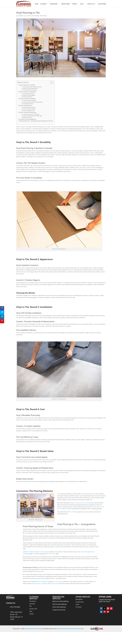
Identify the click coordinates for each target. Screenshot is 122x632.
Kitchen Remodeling (59, 604)
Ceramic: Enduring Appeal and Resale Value (32, 115)
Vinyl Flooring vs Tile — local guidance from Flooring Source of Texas (36, 121)
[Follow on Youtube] (108, 611)
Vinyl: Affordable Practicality (29, 107)
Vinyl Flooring (35, 15)
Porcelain (78, 607)
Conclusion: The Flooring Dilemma (27, 119)
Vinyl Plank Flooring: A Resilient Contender (32, 86)
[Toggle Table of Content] (51, 82)
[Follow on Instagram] (108, 608)
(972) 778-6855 (102, 4)
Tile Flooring (43, 15)
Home (36, 4)
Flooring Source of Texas (81, 503)
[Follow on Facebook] (101, 608)
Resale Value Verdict (27, 117)
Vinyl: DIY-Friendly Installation (29, 100)
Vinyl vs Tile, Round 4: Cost (25, 105)
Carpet (31, 614)
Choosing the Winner (27, 96)
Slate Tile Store (104, 601)
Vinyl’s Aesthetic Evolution (29, 93)
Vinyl (30, 611)
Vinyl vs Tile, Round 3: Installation (27, 98)
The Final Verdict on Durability (29, 90)
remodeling (44, 583)
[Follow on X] (104, 608)
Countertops (80, 602)
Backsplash (79, 599)
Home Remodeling (58, 607)
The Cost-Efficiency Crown (28, 110)
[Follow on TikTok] (111, 608)
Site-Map (80, 628)
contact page (43, 552)
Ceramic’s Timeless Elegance (29, 95)
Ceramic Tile (33, 609)
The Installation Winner (28, 103)
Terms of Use (71, 628)
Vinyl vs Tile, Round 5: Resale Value (27, 112)
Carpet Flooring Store (107, 599)
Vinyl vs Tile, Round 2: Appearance (27, 91)
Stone (77, 604)
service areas (52, 553)
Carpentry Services (58, 610)
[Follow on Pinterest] (104, 611)
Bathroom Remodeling (60, 601)
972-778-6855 (72, 512)
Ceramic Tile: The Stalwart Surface (30, 88)
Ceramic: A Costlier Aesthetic (29, 108)
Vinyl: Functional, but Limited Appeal (31, 114)
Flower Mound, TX (98, 507)
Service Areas (65, 4)
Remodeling (53, 4)
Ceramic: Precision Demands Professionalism (33, 102)
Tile (30, 606)
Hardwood (32, 601)
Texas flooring (85, 552)
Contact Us (90, 4)
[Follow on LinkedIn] (101, 611)
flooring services (35, 583)
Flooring (43, 4)
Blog (81, 4)
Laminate (32, 604)
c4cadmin (20, 15)
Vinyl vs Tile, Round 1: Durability (27, 85)
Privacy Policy (61, 628)
